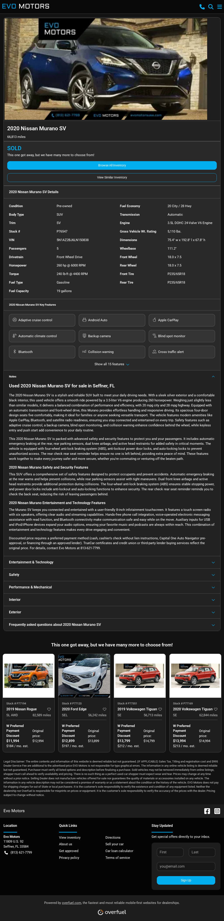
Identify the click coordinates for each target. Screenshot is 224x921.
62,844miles (208, 715)
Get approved (68, 851)
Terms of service (117, 858)
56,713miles (153, 715)
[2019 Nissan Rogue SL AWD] (28, 676)
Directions (113, 838)
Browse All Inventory (112, 165)
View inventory (69, 838)
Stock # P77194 (16, 703)
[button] (202, 6)
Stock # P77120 (72, 703)
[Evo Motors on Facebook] (205, 810)
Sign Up (186, 880)
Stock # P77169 (183, 703)
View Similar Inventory (112, 177)
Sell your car (114, 844)
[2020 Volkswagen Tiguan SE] (195, 676)
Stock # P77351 (127, 703)
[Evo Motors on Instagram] (215, 810)
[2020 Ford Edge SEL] (84, 676)
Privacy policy (69, 858)
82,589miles (42, 715)
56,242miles (97, 715)
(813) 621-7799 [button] (21, 852)
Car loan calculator (119, 851)
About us (65, 844)
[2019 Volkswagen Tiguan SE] (140, 676)
